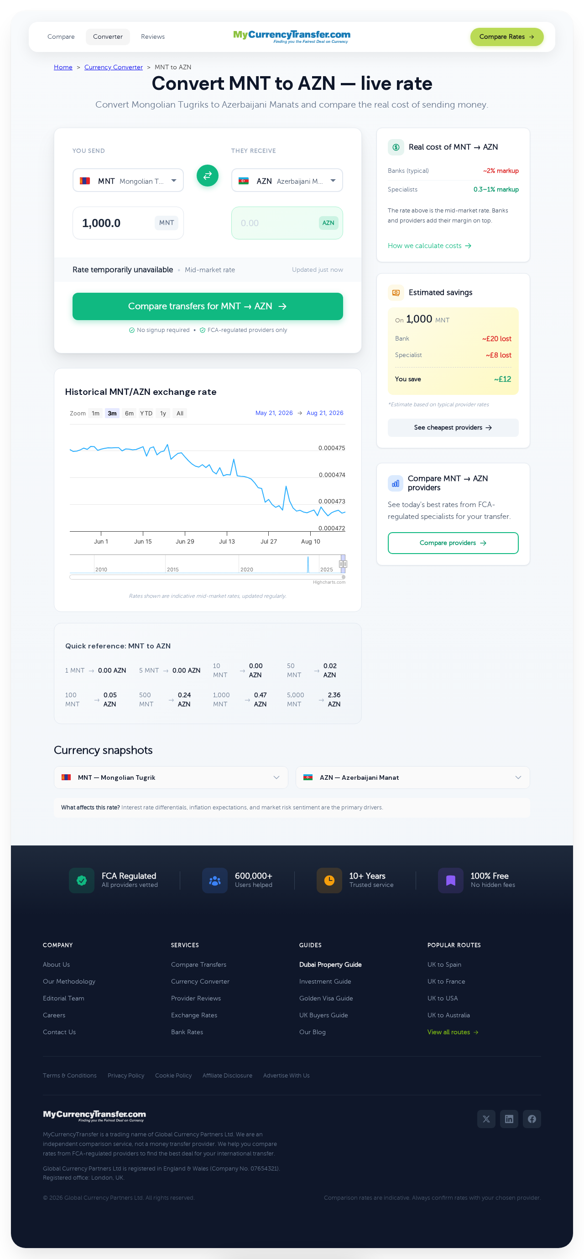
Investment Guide (325, 981)
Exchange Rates (194, 1015)
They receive (253, 151)
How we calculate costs (425, 245)
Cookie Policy (173, 1075)
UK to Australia (449, 1015)
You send (89, 151)
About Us (56, 964)
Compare (61, 36)
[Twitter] (486, 1119)
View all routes (449, 1032)
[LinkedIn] (509, 1119)
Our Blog (312, 1032)
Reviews (153, 36)
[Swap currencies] (208, 176)
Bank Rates (187, 1032)
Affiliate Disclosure (227, 1075)
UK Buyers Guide (323, 1015)
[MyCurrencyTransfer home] (292, 37)
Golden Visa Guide (326, 998)
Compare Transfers (198, 964)
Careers (54, 1015)
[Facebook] (532, 1119)
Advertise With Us (286, 1075)
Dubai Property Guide (330, 964)
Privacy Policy (126, 1075)
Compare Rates (502, 36)
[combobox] (128, 180)
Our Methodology (69, 981)
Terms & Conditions (70, 1075)
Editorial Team (63, 998)
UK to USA (443, 998)
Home (63, 67)
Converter (108, 36)
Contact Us (59, 1032)
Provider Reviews (196, 998)
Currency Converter (113, 67)
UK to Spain (444, 964)
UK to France (446, 981)
